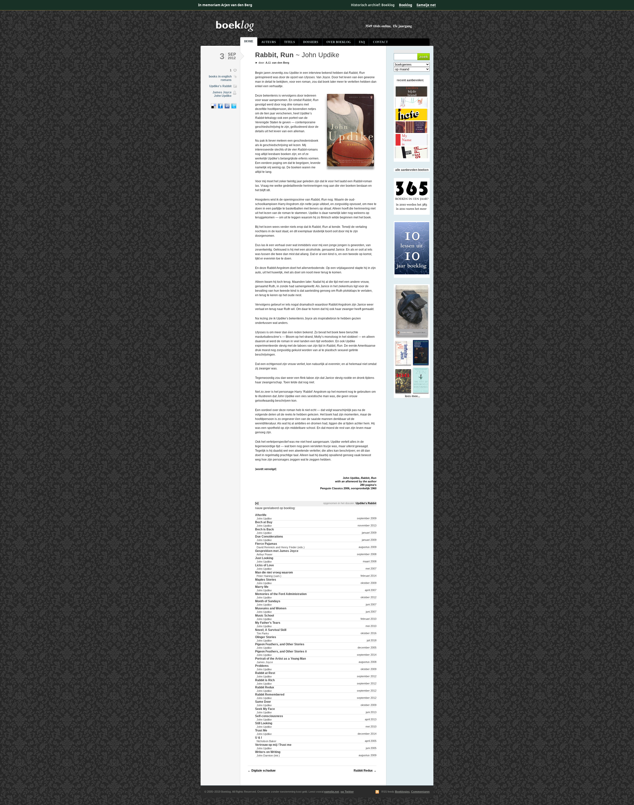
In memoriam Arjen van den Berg (225, 5)
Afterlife (263, 516)
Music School (264, 617)
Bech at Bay (263, 523)
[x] (257, 503)
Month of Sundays (267, 602)
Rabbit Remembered (269, 696)
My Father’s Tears (267, 624)
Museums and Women (270, 610)
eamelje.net (331, 791)
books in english (220, 76)
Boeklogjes (402, 791)
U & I (265, 739)
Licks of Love (264, 567)
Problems (263, 667)
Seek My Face (265, 710)
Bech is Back (264, 531)
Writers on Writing (267, 753)
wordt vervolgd (266, 468)
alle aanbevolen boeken (411, 170)
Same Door (263, 703)
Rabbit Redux (264, 689)
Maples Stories (265, 581)
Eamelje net (426, 5)
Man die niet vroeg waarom (274, 574)
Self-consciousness (269, 717)
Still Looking (263, 725)
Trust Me (263, 732)
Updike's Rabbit (220, 86)
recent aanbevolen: (410, 80)
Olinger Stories (265, 638)
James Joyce (222, 92)
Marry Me (263, 588)
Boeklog (405, 5)
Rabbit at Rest (265, 674)
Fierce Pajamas (280, 545)
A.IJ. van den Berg (277, 62)
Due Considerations (269, 538)
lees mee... (411, 396)
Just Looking (264, 559)
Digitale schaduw (263, 770)
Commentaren (420, 791)
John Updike (223, 96)
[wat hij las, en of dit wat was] (281, 31)
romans (226, 80)
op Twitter (347, 791)
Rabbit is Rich (265, 681)
